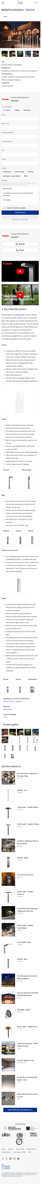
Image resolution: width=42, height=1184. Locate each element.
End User (31, 172)
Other (26, 176)
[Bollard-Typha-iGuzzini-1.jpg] (12, 739)
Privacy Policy (24, 220)
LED (4, 717)
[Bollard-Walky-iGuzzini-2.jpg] (12, 54)
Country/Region (7, 141)
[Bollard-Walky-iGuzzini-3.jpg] (12, 755)
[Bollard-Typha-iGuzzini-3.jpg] (36, 54)
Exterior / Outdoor (15, 701)
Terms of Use (15, 220)
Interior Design (19, 172)
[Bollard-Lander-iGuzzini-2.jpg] (35, 739)
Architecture (7, 172)
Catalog (16, 110)
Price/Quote (7, 110)
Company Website (7, 132)
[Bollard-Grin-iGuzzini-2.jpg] (27, 747)
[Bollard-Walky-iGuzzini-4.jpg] (5, 755)
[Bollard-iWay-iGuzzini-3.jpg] (5, 739)
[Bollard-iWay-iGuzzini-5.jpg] (12, 747)
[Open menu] (2, 2)
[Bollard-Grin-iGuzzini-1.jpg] (20, 54)
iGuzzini (30, 10)
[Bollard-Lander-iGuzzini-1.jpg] (20, 739)
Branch (4, 168)
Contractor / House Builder (11, 176)
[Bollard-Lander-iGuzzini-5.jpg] (27, 739)
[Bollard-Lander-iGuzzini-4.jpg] (5, 54)
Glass (10, 709)
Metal (5, 709)
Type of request (7, 107)
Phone (4, 159)
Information (27, 110)
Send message (20, 213)
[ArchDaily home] (20, 2)
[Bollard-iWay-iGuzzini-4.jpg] (20, 747)
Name (3, 115)
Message (4, 181)
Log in (36, 2)
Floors (5, 701)
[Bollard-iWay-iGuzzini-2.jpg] (28, 54)
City (3, 150)
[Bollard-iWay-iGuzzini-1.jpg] (5, 747)
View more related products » (20, 1110)
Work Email (5, 124)
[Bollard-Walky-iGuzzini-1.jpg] (35, 747)
